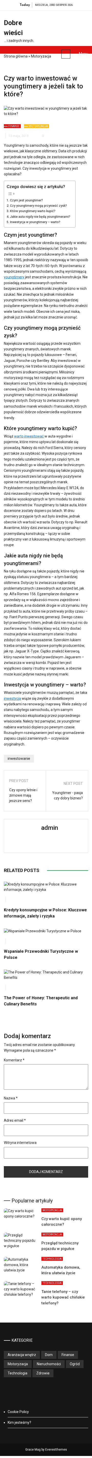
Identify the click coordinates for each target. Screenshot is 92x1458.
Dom (49, 1355)
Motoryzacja (41, 56)
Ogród (75, 1364)
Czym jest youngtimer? (26, 200)
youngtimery (14, 277)
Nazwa (11, 1098)
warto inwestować (29, 436)
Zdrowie (43, 1373)
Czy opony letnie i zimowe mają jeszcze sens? (23, 795)
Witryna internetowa (20, 1143)
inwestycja (12, 698)
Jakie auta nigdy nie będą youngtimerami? (40, 217)
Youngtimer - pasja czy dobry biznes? (67, 795)
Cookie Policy (18, 1412)
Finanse (13, 126)
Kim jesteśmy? (19, 1422)
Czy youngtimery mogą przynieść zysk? (38, 206)
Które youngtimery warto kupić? (32, 211)
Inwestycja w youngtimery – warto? (35, 222)
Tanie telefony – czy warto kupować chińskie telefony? (63, 1297)
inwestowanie (19, 758)
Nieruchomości (49, 1364)
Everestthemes (56, 1449)
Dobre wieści (13, 28)
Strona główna (16, 56)
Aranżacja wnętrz (22, 1355)
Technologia (52, 1258)
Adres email (15, 1120)
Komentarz (14, 1060)
